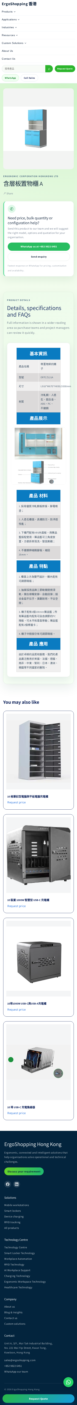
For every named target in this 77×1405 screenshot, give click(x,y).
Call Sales (29, 77)
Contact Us (8, 58)
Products (7, 11)
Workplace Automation (18, 1258)
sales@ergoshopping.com (19, 1360)
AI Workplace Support (17, 1270)
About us (9, 1306)
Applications (9, 19)
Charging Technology (17, 1276)
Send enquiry (39, 256)
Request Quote (65, 68)
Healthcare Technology (18, 1287)
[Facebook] (7, 1184)
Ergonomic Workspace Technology (25, 1281)
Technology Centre (15, 1247)
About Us (7, 50)
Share (8, 193)
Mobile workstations (16, 1205)
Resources (8, 35)
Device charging (14, 1216)
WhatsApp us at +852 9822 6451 (39, 246)
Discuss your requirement (24, 1171)
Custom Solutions (12, 43)
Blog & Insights (13, 1312)
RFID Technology (14, 1264)
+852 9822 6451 (13, 1366)
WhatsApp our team (16, 1371)
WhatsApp (10, 77)
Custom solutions (14, 1323)
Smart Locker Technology (19, 1253)
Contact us (10, 1318)
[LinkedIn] (16, 1184)
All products (11, 1228)
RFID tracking (12, 1222)
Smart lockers (12, 1210)
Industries (8, 27)
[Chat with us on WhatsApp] (68, 1382)
